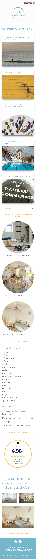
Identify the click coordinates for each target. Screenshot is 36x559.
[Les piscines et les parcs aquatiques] (18, 158)
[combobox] (16, 208)
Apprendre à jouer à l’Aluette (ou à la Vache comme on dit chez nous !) (18, 107)
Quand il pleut (8, 400)
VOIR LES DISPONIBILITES (18, 533)
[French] (25, 3)
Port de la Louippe (12, 418)
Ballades (6, 370)
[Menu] (33, 11)
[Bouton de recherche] (32, 208)
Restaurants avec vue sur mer (8, 425)
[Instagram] (20, 541)
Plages (5, 394)
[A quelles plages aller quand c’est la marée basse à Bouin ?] (18, 54)
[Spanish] (34, 3)
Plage (5, 418)
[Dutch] (31, 3)
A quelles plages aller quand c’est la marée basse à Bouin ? (17, 38)
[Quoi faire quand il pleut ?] (18, 87)
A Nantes (6, 355)
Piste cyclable (29, 414)
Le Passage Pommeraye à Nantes (17, 176)
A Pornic (6, 361)
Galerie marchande (10, 411)
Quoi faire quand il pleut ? (14, 72)
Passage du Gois (18, 414)
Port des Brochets (20, 418)
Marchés (6, 382)
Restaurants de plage (20, 425)
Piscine (24, 414)
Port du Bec (13, 422)
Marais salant (23, 411)
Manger (6, 379)
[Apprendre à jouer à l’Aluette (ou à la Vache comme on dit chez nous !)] (18, 123)
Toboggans (27, 425)
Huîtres (17, 411)
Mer (4, 385)
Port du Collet (20, 422)
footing (3, 411)
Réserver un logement (18, 341)
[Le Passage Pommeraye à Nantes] (18, 191)
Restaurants (28, 422)
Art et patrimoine (10, 367)
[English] (27, 3)
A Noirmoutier (9, 358)
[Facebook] (15, 541)
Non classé (7, 388)
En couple (7, 373)
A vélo (5, 364)
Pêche (5, 391)
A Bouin (6, 352)
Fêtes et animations (11, 376)
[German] (29, 3)
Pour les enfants (9, 397)
